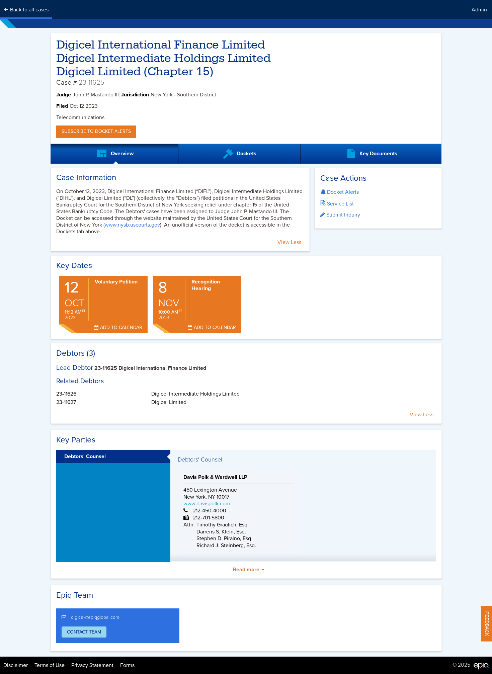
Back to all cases (29, 9)
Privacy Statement (92, 665)
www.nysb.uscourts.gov (132, 225)
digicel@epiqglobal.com (95, 617)
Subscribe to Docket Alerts (96, 131)
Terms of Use (49, 665)
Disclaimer (15, 665)
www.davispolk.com (206, 503)
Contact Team (84, 632)
